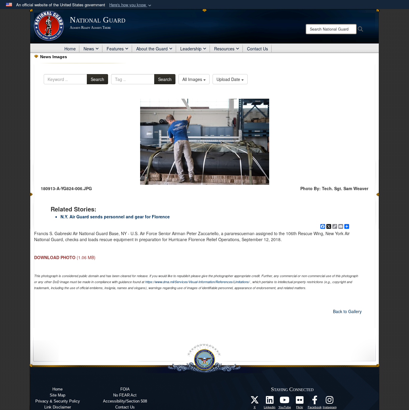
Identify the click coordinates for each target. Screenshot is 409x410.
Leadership (191, 49)
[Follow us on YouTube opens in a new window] (284, 401)
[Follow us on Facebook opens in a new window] (314, 401)
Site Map (57, 395)
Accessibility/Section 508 (125, 401)
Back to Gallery (347, 311)
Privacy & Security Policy (57, 401)
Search (97, 79)
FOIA (125, 389)
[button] (130, 5)
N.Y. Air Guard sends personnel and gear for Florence (115, 217)
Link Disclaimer (57, 407)
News (89, 49)
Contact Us (257, 49)
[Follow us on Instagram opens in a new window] (329, 401)
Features (115, 49)
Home (70, 49)
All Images (192, 79)
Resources (224, 49)
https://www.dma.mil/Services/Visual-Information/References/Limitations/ (197, 282)
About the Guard (152, 49)
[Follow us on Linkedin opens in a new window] (269, 401)
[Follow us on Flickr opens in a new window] (299, 401)
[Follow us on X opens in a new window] (254, 401)
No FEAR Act (125, 395)
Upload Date (228, 79)
